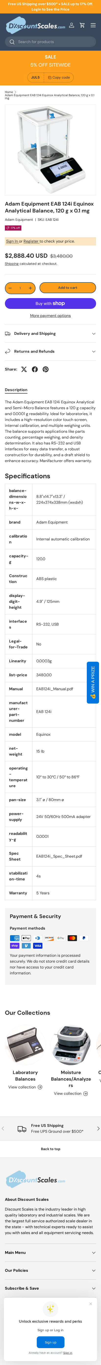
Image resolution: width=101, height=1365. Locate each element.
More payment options (50, 315)
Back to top (50, 1149)
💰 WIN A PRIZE (92, 682)
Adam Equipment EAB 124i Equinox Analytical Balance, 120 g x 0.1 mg (49, 97)
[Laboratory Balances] (25, 1045)
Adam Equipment (19, 219)
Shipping (12, 263)
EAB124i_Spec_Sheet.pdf (59, 856)
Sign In (12, 241)
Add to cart (67, 287)
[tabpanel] (50, 431)
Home (9, 92)
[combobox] (50, 41)
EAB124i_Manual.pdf (54, 688)
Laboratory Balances (25, 1075)
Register (31, 241)
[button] (82, 25)
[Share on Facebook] (34, 369)
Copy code (61, 77)
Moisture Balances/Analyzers (71, 1078)
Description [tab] (16, 389)
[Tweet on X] (24, 369)
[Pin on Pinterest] (45, 369)
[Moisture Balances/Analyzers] (71, 1045)
